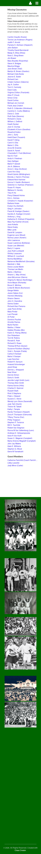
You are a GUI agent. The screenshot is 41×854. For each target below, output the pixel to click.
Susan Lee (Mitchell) (16, 245)
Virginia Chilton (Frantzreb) (18, 92)
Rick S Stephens (14, 393)
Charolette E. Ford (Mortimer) (19, 153)
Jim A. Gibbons (14, 166)
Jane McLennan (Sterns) (17, 277)
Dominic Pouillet (14, 319)
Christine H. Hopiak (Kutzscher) (20, 200)
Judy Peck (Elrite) (15, 309)
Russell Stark (13, 390)
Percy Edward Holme (16, 195)
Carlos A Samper (14, 353)
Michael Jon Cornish (16, 103)
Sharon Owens (14, 298)
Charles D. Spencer (15, 388)
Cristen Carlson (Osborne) (18, 82)
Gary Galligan (13, 161)
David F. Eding (13, 140)
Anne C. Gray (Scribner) (17, 169)
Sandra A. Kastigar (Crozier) (19, 214)
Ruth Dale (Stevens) (16, 116)
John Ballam (13, 47)
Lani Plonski (13, 314)
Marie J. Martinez (14, 272)
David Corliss (13, 100)
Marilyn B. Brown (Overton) (18, 71)
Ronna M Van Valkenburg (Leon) (21, 430)
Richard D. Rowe (14, 343)
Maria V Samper (14, 356)
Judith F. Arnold (14, 42)
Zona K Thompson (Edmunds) (20, 414)
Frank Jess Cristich (15, 105)
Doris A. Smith (13, 377)
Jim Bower (12, 58)
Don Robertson (14, 335)
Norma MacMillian (15, 258)
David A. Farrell (14, 150)
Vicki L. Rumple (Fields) (17, 351)
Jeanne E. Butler (14, 76)
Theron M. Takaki (14, 406)
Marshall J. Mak (14, 264)
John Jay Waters (14, 443)
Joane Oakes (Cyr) (15, 293)
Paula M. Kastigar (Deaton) (18, 211)
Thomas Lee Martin (15, 269)
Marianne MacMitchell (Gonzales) (21, 261)
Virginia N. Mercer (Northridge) (20, 280)
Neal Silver (12, 372)
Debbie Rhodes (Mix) (16, 330)
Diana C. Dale (13, 113)
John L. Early (13, 134)
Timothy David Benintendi (18, 50)
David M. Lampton (15, 232)
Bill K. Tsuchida (14, 425)
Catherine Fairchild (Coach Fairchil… (22, 460)
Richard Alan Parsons (16, 306)
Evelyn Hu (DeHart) (15, 206)
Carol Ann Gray (14, 171)
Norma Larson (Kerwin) (17, 237)
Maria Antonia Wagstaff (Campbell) (22, 440)
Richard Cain (13, 79)
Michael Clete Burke (16, 74)
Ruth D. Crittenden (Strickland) (20, 108)
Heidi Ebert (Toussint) (16, 137)
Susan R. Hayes (14, 187)
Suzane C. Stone (14, 398)
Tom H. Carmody (14, 87)
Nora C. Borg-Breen (16, 55)
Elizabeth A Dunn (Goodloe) (19, 129)
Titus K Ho (12, 192)
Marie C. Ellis (13, 145)
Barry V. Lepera (14, 248)
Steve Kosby (13, 227)
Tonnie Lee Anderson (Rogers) (20, 39)
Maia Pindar (12, 311)
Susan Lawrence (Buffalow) (19, 243)
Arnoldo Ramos (14, 322)
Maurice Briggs (14, 66)
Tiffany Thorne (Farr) (16, 417)
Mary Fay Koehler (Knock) (18, 221)
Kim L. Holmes (13, 198)
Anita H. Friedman (15, 158)
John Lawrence (14, 240)
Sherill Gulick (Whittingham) (19, 174)
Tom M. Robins (14, 338)
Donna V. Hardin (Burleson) (19, 182)
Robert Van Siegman (16, 427)
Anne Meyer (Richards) (17, 282)
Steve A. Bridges (14, 63)
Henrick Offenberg (15, 295)
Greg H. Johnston (15, 208)
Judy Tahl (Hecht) (15, 404)
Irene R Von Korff (14, 435)
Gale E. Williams (14, 446)
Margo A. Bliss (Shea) (16, 52)
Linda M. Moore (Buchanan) (19, 287)
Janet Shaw (12, 367)
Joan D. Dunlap (14, 126)
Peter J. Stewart (14, 396)
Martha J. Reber (14, 327)
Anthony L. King (14, 216)
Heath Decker (13, 124)
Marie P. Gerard (14, 163)
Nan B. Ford (12, 155)
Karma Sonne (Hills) (16, 385)
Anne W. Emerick (14, 148)
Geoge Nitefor (13, 290)
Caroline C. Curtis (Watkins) (19, 111)
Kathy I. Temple (14, 409)
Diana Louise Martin (16, 266)
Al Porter (11, 316)
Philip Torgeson (14, 419)
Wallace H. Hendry (15, 190)
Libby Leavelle (13, 462)
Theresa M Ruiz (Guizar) (17, 345)
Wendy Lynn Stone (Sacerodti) (20, 401)
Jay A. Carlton (13, 84)
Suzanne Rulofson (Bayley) (19, 348)
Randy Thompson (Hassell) (19, 411)
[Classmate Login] (30, 3)
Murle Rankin (13, 324)
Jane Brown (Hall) (15, 68)
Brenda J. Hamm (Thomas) (18, 177)
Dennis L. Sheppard (16, 369)
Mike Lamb (12, 229)
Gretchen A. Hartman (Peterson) (20, 184)
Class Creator (20, 850)
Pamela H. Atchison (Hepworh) (20, 45)
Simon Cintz (12, 97)
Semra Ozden (13, 303)
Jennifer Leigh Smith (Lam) (18, 380)
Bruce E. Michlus (14, 285)
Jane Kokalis (13, 224)
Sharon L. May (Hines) (17, 274)
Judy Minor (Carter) (15, 465)
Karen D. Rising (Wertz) (17, 332)
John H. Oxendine (15, 301)
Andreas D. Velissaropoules (19, 433)
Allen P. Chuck (13, 95)
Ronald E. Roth (14, 340)
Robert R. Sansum (15, 361)
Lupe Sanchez (13, 359)
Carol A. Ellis (13, 142)
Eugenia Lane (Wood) (16, 235)
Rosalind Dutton (14, 132)
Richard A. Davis (14, 118)
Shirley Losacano (15, 253)
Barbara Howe (13, 203)
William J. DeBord (15, 121)
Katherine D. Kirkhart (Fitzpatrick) (21, 219)
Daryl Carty (12, 89)
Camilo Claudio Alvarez (17, 37)
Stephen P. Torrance (16, 422)
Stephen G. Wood (15, 448)
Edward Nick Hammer (16, 179)
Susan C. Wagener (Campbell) (20, 438)
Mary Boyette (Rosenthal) (18, 60)
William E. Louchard (16, 256)
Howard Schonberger (16, 364)
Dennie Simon (13, 374)
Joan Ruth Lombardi (16, 250)
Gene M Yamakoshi (15, 451)
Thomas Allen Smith (16, 382)
